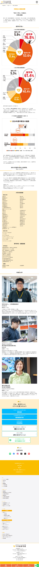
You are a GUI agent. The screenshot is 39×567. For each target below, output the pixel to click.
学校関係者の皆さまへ (19, 471)
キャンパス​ (3, 501)
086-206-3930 (20, 558)
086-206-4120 (20, 559)
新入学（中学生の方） (6, 534)
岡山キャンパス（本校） (7, 505)
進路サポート (6, 518)
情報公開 (19, 467)
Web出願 (4, 538)
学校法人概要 (19, 465)
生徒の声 (4, 480)
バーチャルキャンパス (7, 516)
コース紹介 (3, 508)
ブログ (4, 482)
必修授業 (5, 514)
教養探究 (4, 491)
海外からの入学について (7, 536)
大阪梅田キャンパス (6, 504)
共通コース (4, 512)
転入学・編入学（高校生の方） (8, 535)
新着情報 (4, 483)
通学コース (4, 523)
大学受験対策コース (6, 527)
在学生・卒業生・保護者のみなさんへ (19, 469)
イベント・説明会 (5, 479)
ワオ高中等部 (5, 484)
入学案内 (3, 532)
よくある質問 (5, 486)
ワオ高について (9, 5)
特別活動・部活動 (6, 515)
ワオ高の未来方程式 (6, 496)
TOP (2, 477)
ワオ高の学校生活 (5, 493)
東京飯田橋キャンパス (6, 502)
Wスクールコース (5, 529)
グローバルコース (5, 524)
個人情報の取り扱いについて (19, 463)
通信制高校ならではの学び (7, 492)
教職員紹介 (4, 495)
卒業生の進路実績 (5, 498)
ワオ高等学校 (4, 5)
